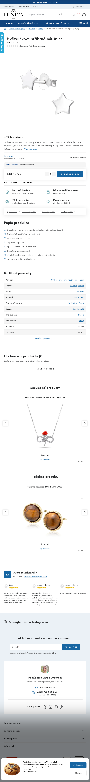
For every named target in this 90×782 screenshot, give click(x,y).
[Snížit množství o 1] (47, 174)
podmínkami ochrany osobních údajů (43, 653)
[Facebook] (45, 707)
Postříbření (72, 303)
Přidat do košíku (70, 174)
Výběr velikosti (9, 6)
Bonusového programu (26, 164)
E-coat (81, 303)
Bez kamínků (78, 309)
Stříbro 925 (79, 297)
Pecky (81, 320)
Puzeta (81, 314)
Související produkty (48, 212)
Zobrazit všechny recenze (35, 576)
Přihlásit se (71, 647)
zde (36, 771)
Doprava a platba (24, 6)
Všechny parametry (43, 338)
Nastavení (26, 776)
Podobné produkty (67, 212)
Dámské (73, 285)
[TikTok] (61, 707)
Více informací (31, 149)
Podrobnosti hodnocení (37, 46)
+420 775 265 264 (74, 14)
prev (5, 423)
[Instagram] (50, 707)
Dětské (81, 285)
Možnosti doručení (79, 157)
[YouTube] (56, 707)
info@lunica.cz (47, 687)
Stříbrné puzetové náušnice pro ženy (67, 279)
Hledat (61, 14)
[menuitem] (10, 23)
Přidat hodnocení (45, 369)
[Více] (83, 23)
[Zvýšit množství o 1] (54, 174)
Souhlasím (79, 765)
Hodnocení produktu (29, 212)
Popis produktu (12, 212)
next (84, 423)
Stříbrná (80, 291)
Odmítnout (78, 773)
